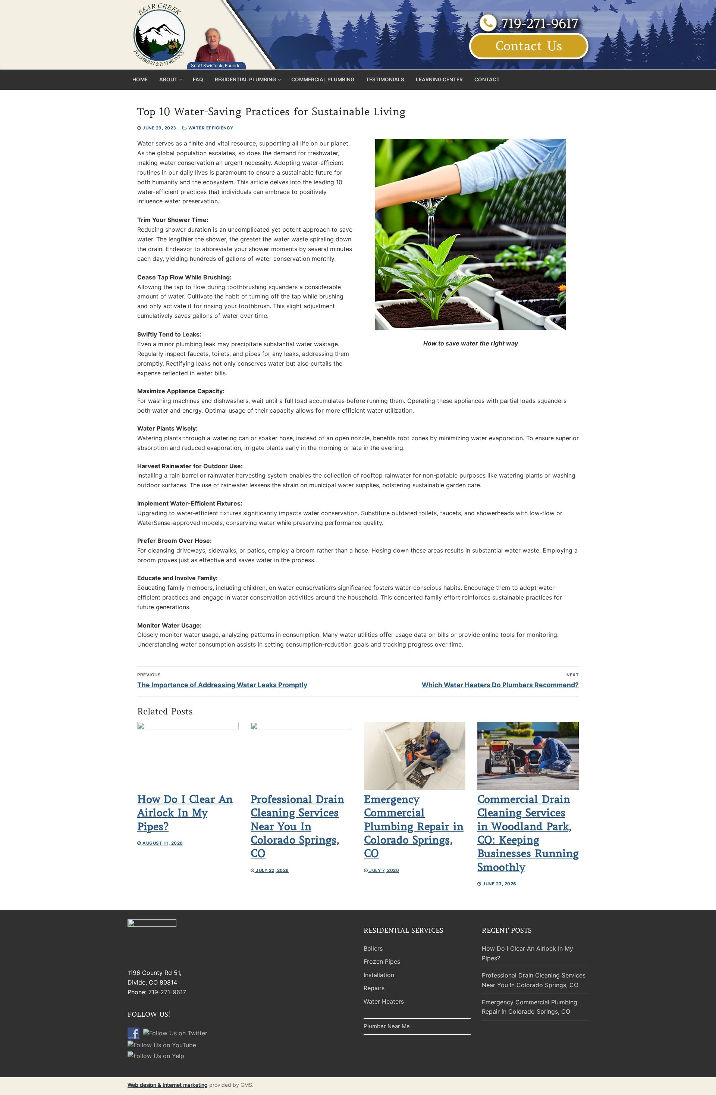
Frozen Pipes (382, 961)
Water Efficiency (210, 128)
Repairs (374, 988)
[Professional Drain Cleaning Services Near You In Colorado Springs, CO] (301, 755)
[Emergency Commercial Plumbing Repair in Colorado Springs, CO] (414, 755)
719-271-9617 (537, 23)
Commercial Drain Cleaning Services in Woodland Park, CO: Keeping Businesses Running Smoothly (528, 833)
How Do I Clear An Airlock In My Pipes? (185, 813)
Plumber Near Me (387, 1026)
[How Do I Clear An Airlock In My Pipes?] (188, 755)
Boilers (373, 948)
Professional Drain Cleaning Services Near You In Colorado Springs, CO (297, 826)
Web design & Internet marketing (168, 1085)
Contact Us (528, 46)
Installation (379, 975)
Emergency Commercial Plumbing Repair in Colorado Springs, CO (414, 826)
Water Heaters (384, 1001)
